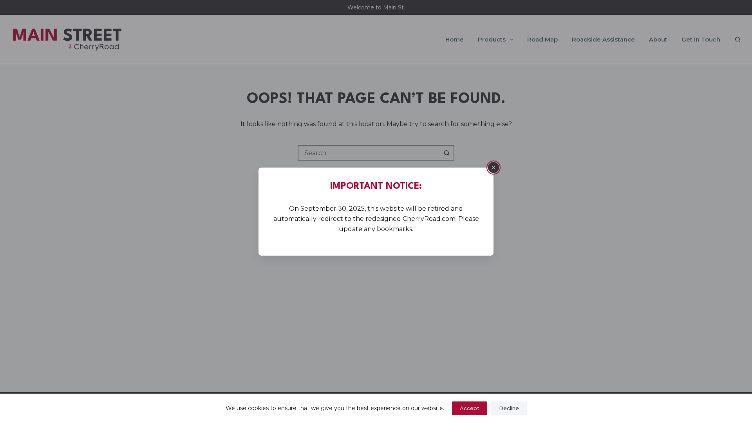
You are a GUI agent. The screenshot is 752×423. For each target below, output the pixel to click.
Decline (509, 408)
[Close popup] (493, 167)
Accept (469, 408)
